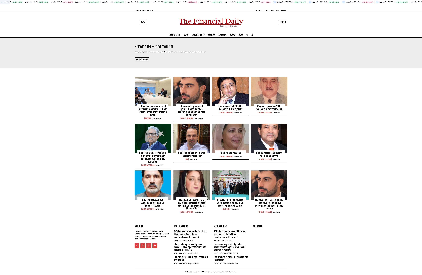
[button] (251, 34)
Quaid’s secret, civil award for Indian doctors (269, 154)
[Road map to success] (230, 138)
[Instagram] (142, 245)
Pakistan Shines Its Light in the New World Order (191, 154)
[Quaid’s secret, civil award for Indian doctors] (269, 138)
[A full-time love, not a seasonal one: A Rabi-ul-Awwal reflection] (153, 185)
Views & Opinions (187, 118)
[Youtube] (154, 245)
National (148, 118)
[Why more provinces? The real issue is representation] (269, 91)
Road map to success (230, 152)
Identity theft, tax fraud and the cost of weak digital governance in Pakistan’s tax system (269, 204)
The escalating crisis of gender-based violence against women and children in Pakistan (191, 110)
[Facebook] (137, 245)
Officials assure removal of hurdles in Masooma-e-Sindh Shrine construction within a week (153, 110)
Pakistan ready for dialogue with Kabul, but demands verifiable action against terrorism (152, 157)
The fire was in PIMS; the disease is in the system (230, 107)
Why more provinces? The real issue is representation (269, 107)
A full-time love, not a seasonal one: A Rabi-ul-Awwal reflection (153, 202)
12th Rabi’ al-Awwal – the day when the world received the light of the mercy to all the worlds (192, 204)
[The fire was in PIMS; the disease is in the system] (230, 91)
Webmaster (157, 118)
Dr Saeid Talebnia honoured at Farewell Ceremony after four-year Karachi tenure (230, 202)
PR (187, 159)
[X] (148, 245)
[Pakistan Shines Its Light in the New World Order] (191, 138)
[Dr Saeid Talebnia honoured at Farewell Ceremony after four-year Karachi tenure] (230, 185)
